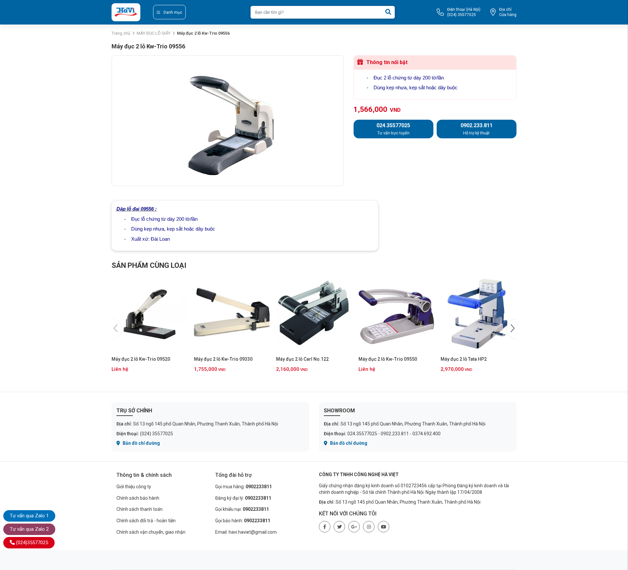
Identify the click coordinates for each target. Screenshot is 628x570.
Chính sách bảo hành (137, 498)
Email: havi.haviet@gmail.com (246, 532)
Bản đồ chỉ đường (141, 443)
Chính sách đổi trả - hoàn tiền (146, 520)
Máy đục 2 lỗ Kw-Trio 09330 (223, 359)
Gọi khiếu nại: (242, 509)
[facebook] (324, 526)
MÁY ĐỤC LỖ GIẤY (153, 33)
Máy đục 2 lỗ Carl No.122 (302, 359)
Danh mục (173, 12)
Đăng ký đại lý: (243, 498)
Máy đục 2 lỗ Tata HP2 (464, 359)
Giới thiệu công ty (133, 486)
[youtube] (383, 526)
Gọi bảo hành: (242, 520)
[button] (511, 329)
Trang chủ (121, 33)
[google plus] (354, 526)
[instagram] (369, 526)
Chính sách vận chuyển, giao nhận (150, 532)
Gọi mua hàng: (243, 486)
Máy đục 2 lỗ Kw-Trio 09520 (141, 359)
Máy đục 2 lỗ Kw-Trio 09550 (387, 359)
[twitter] (339, 526)
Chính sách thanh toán (139, 509)
